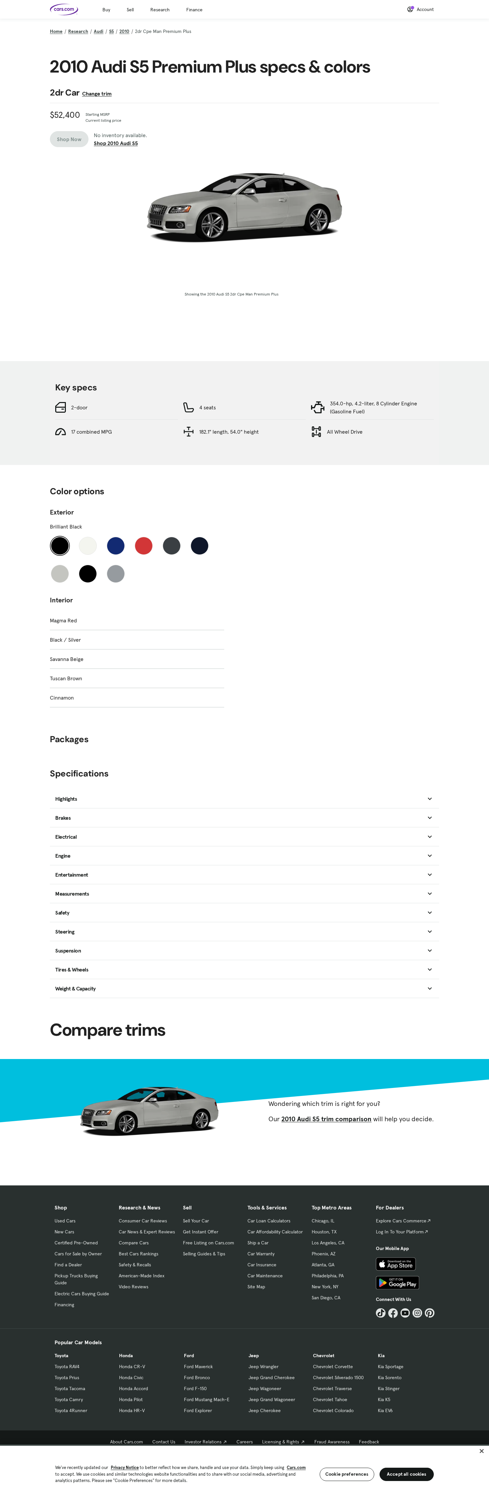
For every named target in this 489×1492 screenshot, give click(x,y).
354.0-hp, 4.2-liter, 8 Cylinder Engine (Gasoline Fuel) (373, 407)
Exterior (62, 512)
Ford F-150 (195, 1388)
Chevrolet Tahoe (330, 1399)
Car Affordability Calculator (275, 1232)
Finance (194, 10)
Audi (98, 31)
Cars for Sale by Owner (78, 1254)
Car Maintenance (265, 1276)
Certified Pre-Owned (76, 1243)
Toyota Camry (69, 1399)
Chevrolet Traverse (332, 1388)
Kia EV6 (385, 1410)
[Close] (481, 1451)
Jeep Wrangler (263, 1367)
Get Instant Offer (200, 1232)
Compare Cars (134, 1243)
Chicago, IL (323, 1221)
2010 (124, 31)
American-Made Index (141, 1276)
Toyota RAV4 (67, 1367)
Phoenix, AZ (324, 1254)
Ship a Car (257, 1243)
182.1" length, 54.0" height (229, 431)
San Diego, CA (326, 1298)
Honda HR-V (132, 1410)
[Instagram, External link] (417, 1313)
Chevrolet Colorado (333, 1410)
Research (160, 10)
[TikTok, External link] (381, 1313)
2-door (79, 407)
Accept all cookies (406, 1474)
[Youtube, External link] (405, 1313)
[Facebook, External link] (393, 1313)
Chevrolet (323, 1356)
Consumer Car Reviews (143, 1221)
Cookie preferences (347, 1474)
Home (56, 31)
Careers (245, 1442)
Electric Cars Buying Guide (82, 1294)
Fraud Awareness (332, 1442)
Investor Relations (203, 1442)
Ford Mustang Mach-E (207, 1399)
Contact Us (163, 1442)
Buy (106, 10)
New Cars (64, 1232)
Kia (381, 1356)
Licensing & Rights (280, 1442)
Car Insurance (261, 1265)
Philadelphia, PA (328, 1276)
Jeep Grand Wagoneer (271, 1399)
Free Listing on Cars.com (208, 1243)
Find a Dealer (68, 1265)
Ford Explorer (198, 1410)
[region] (244, 1468)
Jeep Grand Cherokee (271, 1378)
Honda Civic (131, 1378)
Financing (64, 1305)
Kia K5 (384, 1399)
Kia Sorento (390, 1378)
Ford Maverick (198, 1367)
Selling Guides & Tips (204, 1254)
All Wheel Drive (345, 431)
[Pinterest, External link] (429, 1313)
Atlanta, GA (323, 1265)
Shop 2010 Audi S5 (116, 143)
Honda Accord (133, 1388)
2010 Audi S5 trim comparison (326, 1119)
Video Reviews (133, 1287)
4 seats (207, 407)
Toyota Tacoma (70, 1388)
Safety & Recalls (135, 1265)
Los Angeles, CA (328, 1243)
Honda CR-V (132, 1367)
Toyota (61, 1356)
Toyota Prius (67, 1378)
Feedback (369, 1442)
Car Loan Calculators (268, 1221)
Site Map (256, 1287)
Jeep (253, 1356)
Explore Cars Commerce (401, 1221)
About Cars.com (126, 1442)
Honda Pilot (131, 1399)
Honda (126, 1356)
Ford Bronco (197, 1378)
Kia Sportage (391, 1367)
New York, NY (325, 1287)
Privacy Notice (125, 1467)
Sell (130, 10)
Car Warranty (260, 1254)
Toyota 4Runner (71, 1410)
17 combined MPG (91, 431)
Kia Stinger (389, 1388)
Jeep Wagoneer (264, 1388)
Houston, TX (324, 1232)
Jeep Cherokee (264, 1410)
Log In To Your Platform (400, 1232)
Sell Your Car (196, 1221)
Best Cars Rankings (138, 1254)
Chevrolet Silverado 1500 (338, 1378)
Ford (189, 1356)
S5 (111, 31)
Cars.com (296, 1467)
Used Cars (65, 1221)
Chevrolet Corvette (333, 1367)
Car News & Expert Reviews (147, 1232)
